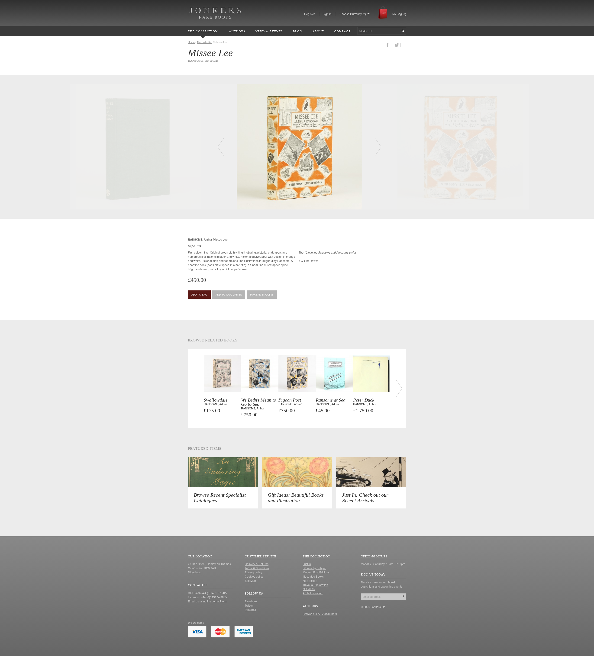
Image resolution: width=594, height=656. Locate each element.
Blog (297, 31)
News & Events (269, 31)
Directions (194, 572)
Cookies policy (254, 576)
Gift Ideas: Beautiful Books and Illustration (296, 497)
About (318, 31)
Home (191, 42)
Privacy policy (253, 572)
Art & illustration (313, 593)
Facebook (251, 601)
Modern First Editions (316, 572)
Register (309, 14)
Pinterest (250, 609)
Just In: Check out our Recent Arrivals (365, 497)
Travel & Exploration (315, 585)
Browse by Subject (314, 568)
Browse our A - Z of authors (320, 614)
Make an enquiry (261, 294)
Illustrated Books (313, 576)
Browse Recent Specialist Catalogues (220, 497)
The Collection (203, 31)
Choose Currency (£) (352, 14)
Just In (307, 564)
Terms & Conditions (257, 568)
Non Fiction (310, 580)
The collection (204, 42)
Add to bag (199, 294)
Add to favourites (229, 294)
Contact (342, 31)
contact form (219, 601)
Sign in (327, 14)
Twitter (249, 605)
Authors (237, 31)
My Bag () (399, 14)
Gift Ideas (309, 589)
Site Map (250, 580)
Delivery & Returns (256, 564)
